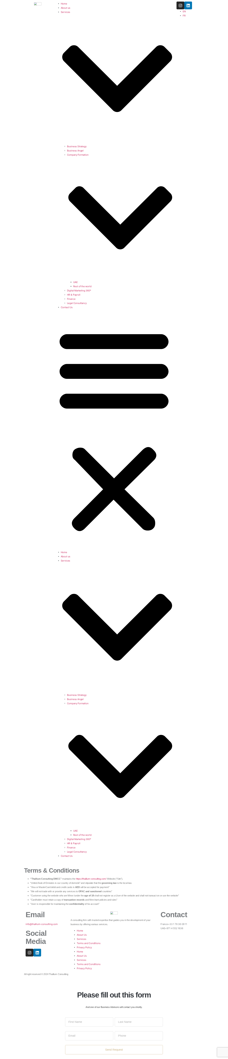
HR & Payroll (73, 294)
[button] (114, 429)
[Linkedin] (37, 952)
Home (64, 552)
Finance (71, 298)
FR (184, 15)
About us (65, 556)
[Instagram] (29, 952)
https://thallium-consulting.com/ (91, 878)
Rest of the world (82, 286)
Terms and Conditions (88, 943)
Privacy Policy (84, 947)
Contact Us (67, 307)
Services (81, 939)
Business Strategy (77, 146)
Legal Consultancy (77, 303)
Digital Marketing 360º (79, 290)
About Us (82, 934)
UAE (75, 282)
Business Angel (75, 150)
